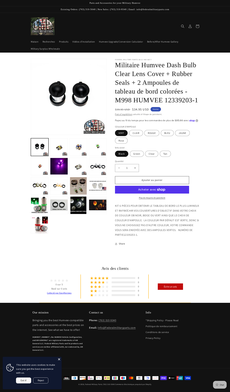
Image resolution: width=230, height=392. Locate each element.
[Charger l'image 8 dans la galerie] (39, 166)
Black (122, 153)
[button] (182, 26)
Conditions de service (157, 332)
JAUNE (182, 133)
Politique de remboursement (161, 326)
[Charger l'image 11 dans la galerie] (98, 166)
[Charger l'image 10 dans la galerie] (78, 166)
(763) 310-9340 (107, 320)
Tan (165, 153)
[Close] (59, 359)
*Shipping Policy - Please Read (162, 320)
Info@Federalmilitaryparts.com (117, 327)
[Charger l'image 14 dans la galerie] (78, 186)
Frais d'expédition (123, 114)
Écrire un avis (170, 286)
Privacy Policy (153, 338)
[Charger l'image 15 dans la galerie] (98, 186)
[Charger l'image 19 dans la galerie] (98, 205)
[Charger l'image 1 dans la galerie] (39, 147)
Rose (121, 140)
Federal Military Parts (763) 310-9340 (100, 384)
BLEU (167, 133)
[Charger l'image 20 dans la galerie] (39, 225)
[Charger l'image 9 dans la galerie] (59, 166)
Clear (152, 153)
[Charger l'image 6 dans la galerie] (78, 147)
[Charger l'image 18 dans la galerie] (78, 205)
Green (136, 153)
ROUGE (152, 133)
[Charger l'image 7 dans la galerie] (98, 147)
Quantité (119, 161)
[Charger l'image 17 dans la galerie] (59, 205)
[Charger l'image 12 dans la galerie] (39, 186)
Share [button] (122, 243)
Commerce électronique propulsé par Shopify (133, 384)
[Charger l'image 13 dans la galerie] (59, 186)
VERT (121, 133)
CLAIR (136, 133)
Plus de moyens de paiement (152, 197)
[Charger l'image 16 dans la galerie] (39, 205)
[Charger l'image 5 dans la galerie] (59, 147)
